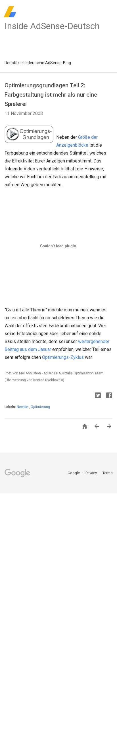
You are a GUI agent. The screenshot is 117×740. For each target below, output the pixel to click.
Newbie (23, 407)
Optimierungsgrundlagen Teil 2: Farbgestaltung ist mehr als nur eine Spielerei (51, 94)
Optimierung (40, 407)
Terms (107, 473)
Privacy (91, 473)
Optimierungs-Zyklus (63, 357)
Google (74, 473)
